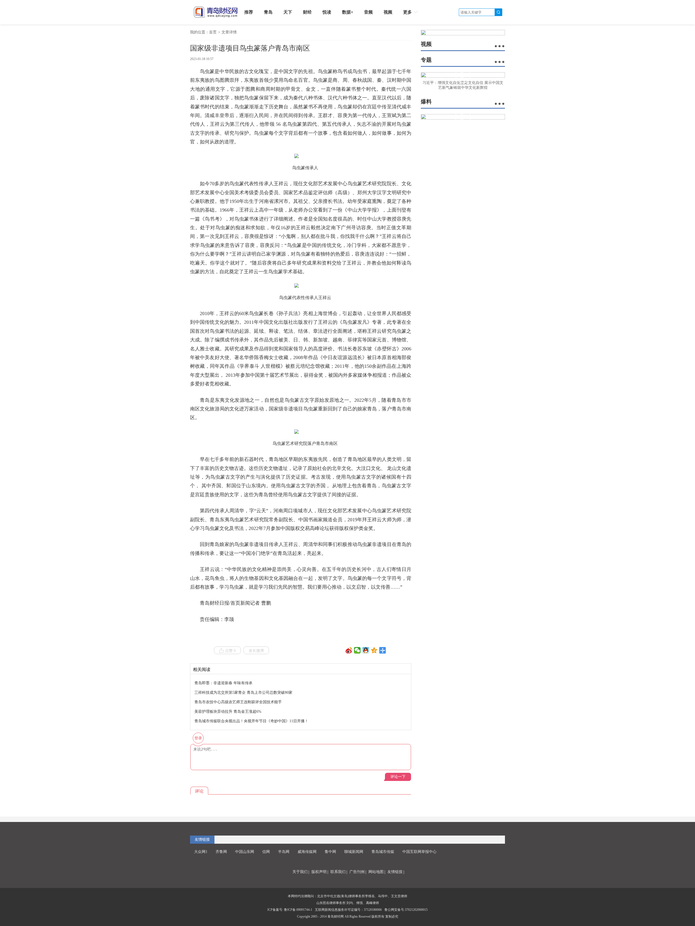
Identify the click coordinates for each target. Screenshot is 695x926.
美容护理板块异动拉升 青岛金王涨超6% (227, 712)
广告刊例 (357, 872)
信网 (266, 852)
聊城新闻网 (353, 852)
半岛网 (283, 852)
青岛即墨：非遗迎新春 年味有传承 (223, 683)
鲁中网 (330, 852)
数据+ (347, 12)
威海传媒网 (307, 852)
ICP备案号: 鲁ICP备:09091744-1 (289, 910)
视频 (388, 12)
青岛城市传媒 (382, 852)
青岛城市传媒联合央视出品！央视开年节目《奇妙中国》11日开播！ (251, 721)
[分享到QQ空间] (374, 650)
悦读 (327, 12)
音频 (368, 12)
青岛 (268, 12)
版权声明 (319, 872)
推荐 (248, 12)
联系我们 (338, 872)
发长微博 (256, 651)
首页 (213, 32)
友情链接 (395, 872)
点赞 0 (230, 651)
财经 (307, 12)
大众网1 (200, 852)
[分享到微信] (357, 650)
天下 (287, 12)
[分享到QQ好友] (365, 650)
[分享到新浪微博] (349, 650)
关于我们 (300, 872)
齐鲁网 (221, 852)
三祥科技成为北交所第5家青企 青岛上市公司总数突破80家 (243, 692)
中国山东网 (244, 852)
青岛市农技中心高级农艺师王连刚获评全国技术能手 (238, 702)
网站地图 (376, 872)
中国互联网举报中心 (419, 852)
